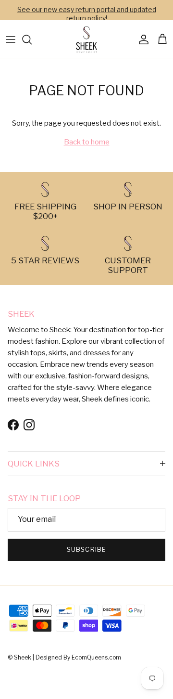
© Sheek (20, 657)
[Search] (31, 39)
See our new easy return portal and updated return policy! (86, 13)
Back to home (87, 142)
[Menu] (10, 39)
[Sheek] (86, 39)
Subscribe (86, 549)
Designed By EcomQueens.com (78, 657)
